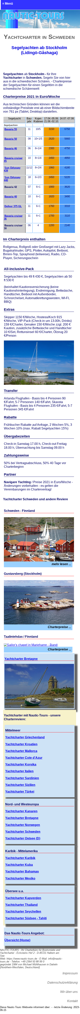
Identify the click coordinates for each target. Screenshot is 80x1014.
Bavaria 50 (10, 138)
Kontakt (72, 1001)
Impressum (70, 973)
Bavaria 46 (10, 148)
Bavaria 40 (10, 196)
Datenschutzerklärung (62, 982)
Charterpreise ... (59, 627)
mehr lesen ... (61, 564)
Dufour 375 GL (13, 206)
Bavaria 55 (10, 129)
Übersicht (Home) (17, 940)
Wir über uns (69, 991)
